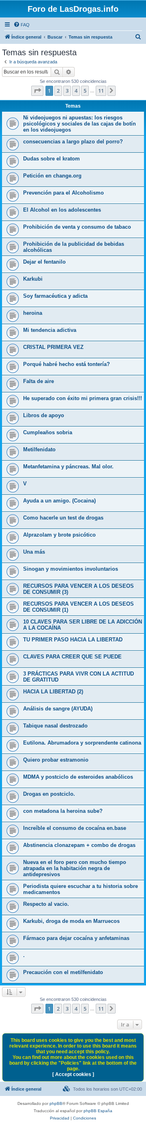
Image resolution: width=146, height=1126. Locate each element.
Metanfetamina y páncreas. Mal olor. (68, 466)
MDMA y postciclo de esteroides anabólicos (78, 777)
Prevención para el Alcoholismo (63, 193)
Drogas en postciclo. (49, 794)
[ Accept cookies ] (73, 1074)
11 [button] (101, 90)
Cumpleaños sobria (47, 432)
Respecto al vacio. (46, 904)
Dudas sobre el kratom (51, 159)
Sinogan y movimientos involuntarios (70, 569)
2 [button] (58, 90)
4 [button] (76, 90)
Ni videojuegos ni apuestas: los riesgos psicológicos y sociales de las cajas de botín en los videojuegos (79, 124)
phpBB (55, 1103)
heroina (32, 313)
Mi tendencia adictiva (49, 330)
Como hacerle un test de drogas (63, 518)
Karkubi (33, 279)
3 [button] (67, 90)
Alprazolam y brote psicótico (59, 535)
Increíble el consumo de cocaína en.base (74, 828)
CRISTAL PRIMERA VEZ (53, 347)
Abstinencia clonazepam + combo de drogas (79, 845)
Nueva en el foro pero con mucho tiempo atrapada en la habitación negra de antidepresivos (74, 868)
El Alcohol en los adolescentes (62, 210)
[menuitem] (21, 25)
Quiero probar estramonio (55, 760)
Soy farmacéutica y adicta (55, 296)
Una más (34, 552)
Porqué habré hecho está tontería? (66, 364)
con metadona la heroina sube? (63, 811)
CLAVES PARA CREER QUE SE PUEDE (72, 657)
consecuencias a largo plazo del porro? (73, 142)
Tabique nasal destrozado (55, 726)
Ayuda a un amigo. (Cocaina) (59, 501)
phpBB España (98, 1111)
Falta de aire (38, 381)
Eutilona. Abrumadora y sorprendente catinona (82, 743)
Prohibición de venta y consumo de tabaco (77, 227)
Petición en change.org (52, 176)
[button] (37, 90)
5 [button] (85, 90)
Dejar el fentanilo (44, 262)
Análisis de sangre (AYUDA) (57, 709)
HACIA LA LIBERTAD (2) (53, 692)
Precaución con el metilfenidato (63, 972)
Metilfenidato (39, 449)
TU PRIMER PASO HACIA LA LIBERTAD (72, 640)
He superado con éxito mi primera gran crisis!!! (82, 398)
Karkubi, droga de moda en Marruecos (71, 921)
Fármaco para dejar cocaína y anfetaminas (76, 938)
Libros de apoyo (43, 415)
